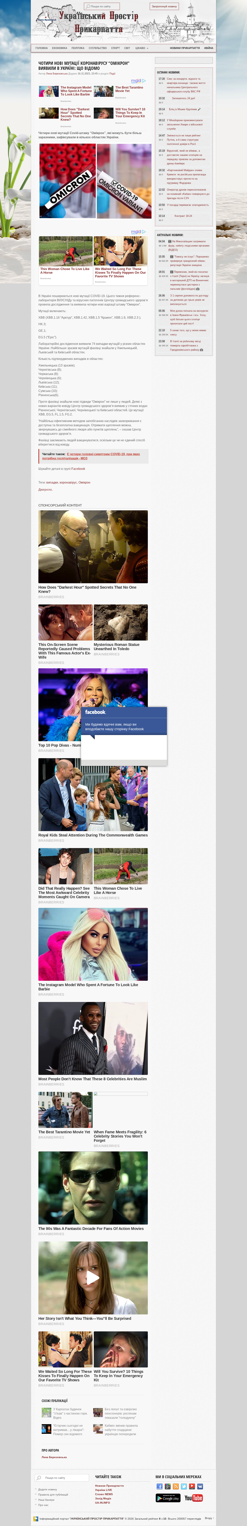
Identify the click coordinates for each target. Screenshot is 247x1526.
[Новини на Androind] (169, 1501)
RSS (176, 1487)
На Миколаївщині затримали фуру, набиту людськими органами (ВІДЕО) (188, 245)
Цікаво (141, 48)
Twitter (184, 1487)
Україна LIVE (103, 1489)
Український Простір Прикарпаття (123, 22)
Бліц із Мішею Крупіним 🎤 (185, 109)
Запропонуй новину (164, 6)
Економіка (59, 48)
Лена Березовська (57, 73)
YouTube (192, 1487)
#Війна (208, 48)
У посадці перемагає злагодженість (188, 204)
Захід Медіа (103, 1498)
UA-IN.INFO (102, 1502)
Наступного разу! (124, 763)
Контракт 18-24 (183, 215)
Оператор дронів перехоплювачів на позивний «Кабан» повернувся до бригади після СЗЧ (188, 194)
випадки (52, 482)
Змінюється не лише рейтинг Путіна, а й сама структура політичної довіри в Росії (184, 139)
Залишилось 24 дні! (183, 98)
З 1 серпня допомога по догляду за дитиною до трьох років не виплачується (189, 300)
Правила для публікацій (53, 1494)
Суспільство (98, 48)
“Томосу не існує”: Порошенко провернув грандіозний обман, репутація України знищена (189, 261)
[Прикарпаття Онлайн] (194, 1501)
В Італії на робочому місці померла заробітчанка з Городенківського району (185, 345)
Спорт (115, 48)
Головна (42, 48)
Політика (78, 48)
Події (112, 73)
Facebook (78, 468)
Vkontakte (200, 1487)
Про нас (43, 1505)
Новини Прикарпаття (185, 48)
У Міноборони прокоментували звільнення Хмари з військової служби (185, 124)
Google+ (168, 1487)
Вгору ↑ (209, 1518)
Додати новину (47, 1489)
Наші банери (46, 1499)
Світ (127, 48)
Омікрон (84, 482)
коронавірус (68, 482)
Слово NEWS (104, 1494)
